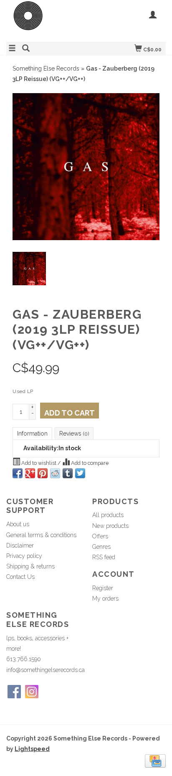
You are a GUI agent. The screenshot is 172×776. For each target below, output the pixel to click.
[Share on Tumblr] (68, 473)
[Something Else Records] (46, 20)
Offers (100, 536)
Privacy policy (24, 556)
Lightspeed (32, 749)
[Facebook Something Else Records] (14, 691)
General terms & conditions (41, 535)
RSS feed (103, 557)
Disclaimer (20, 545)
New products (110, 525)
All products (108, 515)
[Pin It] (43, 473)
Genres (101, 546)
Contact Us (20, 576)
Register (102, 588)
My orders (105, 598)
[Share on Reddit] (55, 473)
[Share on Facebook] (18, 473)
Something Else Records (46, 68)
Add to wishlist (39, 463)
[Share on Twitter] (80, 473)
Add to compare (89, 463)
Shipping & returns (30, 566)
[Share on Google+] (30, 473)
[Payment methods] (155, 760)
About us (17, 524)
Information (32, 433)
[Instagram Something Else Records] (31, 691)
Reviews (74, 433)
